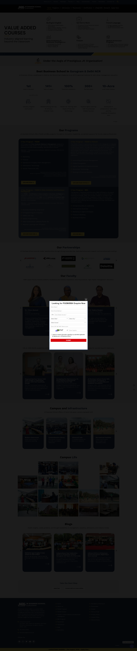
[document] (68, 325)
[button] (86, 299)
